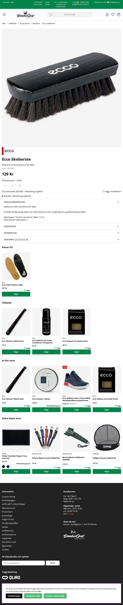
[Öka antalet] (19, 185)
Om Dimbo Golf (9, 542)
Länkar (5, 527)
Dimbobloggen (8, 500)
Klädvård (36, 23)
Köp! (16, 294)
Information (10, 233)
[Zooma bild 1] (61, 87)
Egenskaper (10, 226)
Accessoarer (25, 23)
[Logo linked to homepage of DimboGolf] (26, 14)
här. (39, 591)
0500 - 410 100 (74, 498)
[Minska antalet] (4, 185)
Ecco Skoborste (49, 23)
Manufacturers (8, 508)
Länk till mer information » (16, 219)
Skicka (52, 563)
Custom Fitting (8, 496)
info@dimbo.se (114, 2)
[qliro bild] (11, 579)
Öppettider (7, 546)
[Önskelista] (112, 14)
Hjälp (12, 2)
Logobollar (7, 538)
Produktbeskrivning (14, 202)
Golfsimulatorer (9, 534)
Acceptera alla (33, 596)
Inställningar (14, 596)
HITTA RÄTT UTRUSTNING (13, 504)
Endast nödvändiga (55, 596)
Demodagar (7, 515)
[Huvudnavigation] (4, 14)
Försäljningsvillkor (10, 523)
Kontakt (6, 2)
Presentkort (7, 511)
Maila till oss (68, 501)
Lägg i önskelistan (113, 191)
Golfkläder (13, 23)
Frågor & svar (8, 519)
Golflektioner (8, 530)
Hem (4, 23)
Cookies (5, 549)
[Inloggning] (107, 14)
